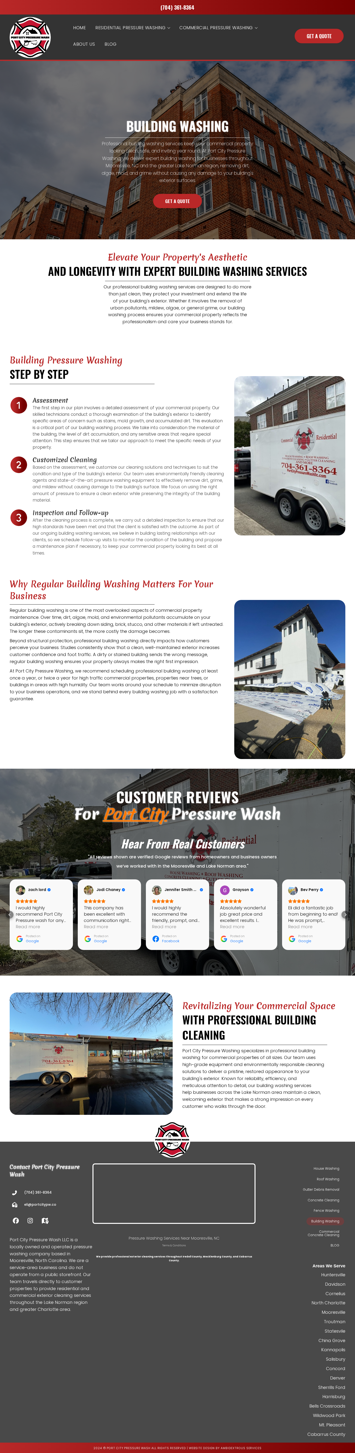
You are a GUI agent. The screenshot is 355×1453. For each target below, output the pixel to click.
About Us (84, 44)
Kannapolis (333, 1350)
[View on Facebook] (157, 890)
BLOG (110, 44)
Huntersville (333, 1275)
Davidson (335, 1284)
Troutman (334, 1322)
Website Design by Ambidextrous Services (225, 1448)
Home (79, 28)
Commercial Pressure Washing (216, 28)
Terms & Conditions (174, 1245)
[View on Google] (20, 890)
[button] (10, 915)
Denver (337, 1378)
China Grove (332, 1340)
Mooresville (333, 1312)
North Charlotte (328, 1303)
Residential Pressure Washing (130, 28)
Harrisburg (333, 1397)
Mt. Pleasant (332, 1425)
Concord (335, 1368)
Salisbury (335, 1359)
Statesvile (335, 1331)
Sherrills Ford (331, 1387)
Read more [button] (28, 927)
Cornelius (335, 1294)
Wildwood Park (329, 1415)
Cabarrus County (326, 1434)
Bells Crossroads (327, 1406)
